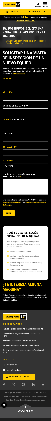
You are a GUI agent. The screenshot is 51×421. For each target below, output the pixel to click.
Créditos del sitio (23, 396)
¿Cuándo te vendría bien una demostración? (19, 175)
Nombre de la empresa (15, 106)
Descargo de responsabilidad (16, 392)
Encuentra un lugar (13, 370)
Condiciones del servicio (36, 202)
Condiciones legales (39, 396)
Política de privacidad (12, 202)
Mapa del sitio (9, 396)
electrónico (14, 120)
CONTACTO (36, 12)
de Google (7, 205)
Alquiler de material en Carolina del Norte (19, 341)
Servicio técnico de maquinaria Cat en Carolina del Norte (23, 351)
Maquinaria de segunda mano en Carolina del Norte (21, 334)
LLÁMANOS (13, 12)
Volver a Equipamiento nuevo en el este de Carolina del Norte (26, 42)
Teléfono (8, 133)
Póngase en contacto (20, 377)
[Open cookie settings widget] (4, 405)
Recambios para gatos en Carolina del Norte (21, 345)
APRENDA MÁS (23, 20)
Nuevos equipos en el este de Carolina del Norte (23, 329)
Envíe (8, 213)
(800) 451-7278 (12, 365)
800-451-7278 (19, 73)
